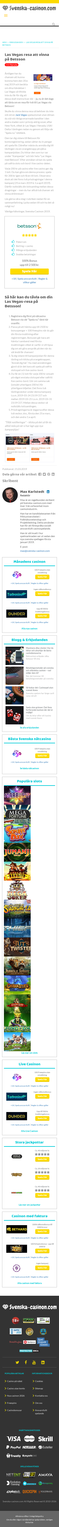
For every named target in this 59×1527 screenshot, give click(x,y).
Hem (4, 42)
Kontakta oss (41, 1395)
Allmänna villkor (22, 1516)
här (32, 1522)
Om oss (38, 1403)
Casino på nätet (14, 1381)
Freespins (12, 1403)
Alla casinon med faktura (29, 1283)
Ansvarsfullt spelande (41, 1412)
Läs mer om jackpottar (29, 1204)
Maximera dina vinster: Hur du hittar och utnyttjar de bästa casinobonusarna (39, 650)
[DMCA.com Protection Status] (29, 1350)
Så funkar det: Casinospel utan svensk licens (39, 688)
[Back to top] (55, 1515)
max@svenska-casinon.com (35, 550)
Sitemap (39, 1388)
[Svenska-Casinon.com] (29, 8)
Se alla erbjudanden (29, 727)
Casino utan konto (16, 1388)
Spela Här (29, 271)
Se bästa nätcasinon (29, 768)
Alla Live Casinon (29, 1131)
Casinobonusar (14, 1410)
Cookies (39, 1381)
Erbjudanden (16, 42)
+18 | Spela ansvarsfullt (24, 278)
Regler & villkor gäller (39, 583)
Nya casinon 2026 (16, 1395)
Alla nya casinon (29, 628)
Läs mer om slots (29, 1052)
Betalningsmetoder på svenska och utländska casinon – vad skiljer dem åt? (40, 670)
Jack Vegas (21, 114)
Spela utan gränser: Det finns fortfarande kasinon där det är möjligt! (39, 710)
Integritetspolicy (37, 1516)
